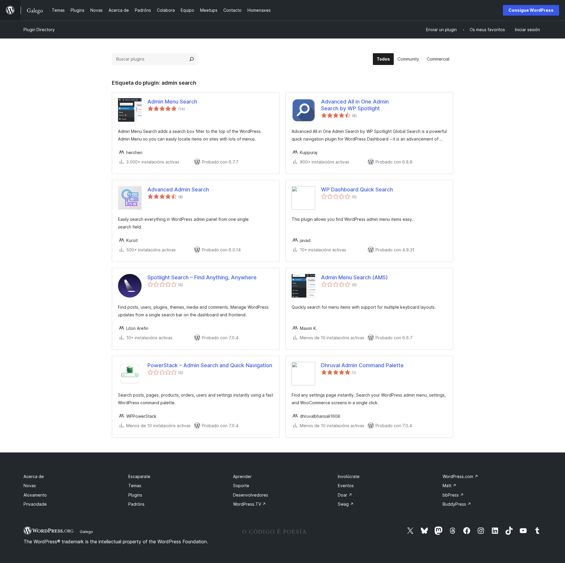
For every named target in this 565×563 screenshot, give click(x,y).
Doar (345, 494)
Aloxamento (35, 494)
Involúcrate (349, 476)
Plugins (135, 494)
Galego (86, 531)
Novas (30, 485)
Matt (449, 485)
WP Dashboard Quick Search (357, 189)
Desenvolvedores (250, 494)
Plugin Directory (39, 29)
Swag (346, 504)
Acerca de (34, 476)
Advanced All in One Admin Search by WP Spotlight (355, 104)
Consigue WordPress (531, 10)
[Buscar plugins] (191, 59)
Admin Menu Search (172, 101)
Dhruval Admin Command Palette (362, 365)
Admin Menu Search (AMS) (354, 277)
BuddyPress (457, 504)
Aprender (242, 476)
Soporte (241, 485)
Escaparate (139, 476)
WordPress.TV (249, 504)
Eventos (346, 485)
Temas (134, 485)
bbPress (453, 494)
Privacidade (35, 504)
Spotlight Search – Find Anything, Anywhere (202, 277)
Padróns (136, 504)
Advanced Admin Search (178, 189)
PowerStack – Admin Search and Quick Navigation (209, 365)
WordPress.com (460, 476)
